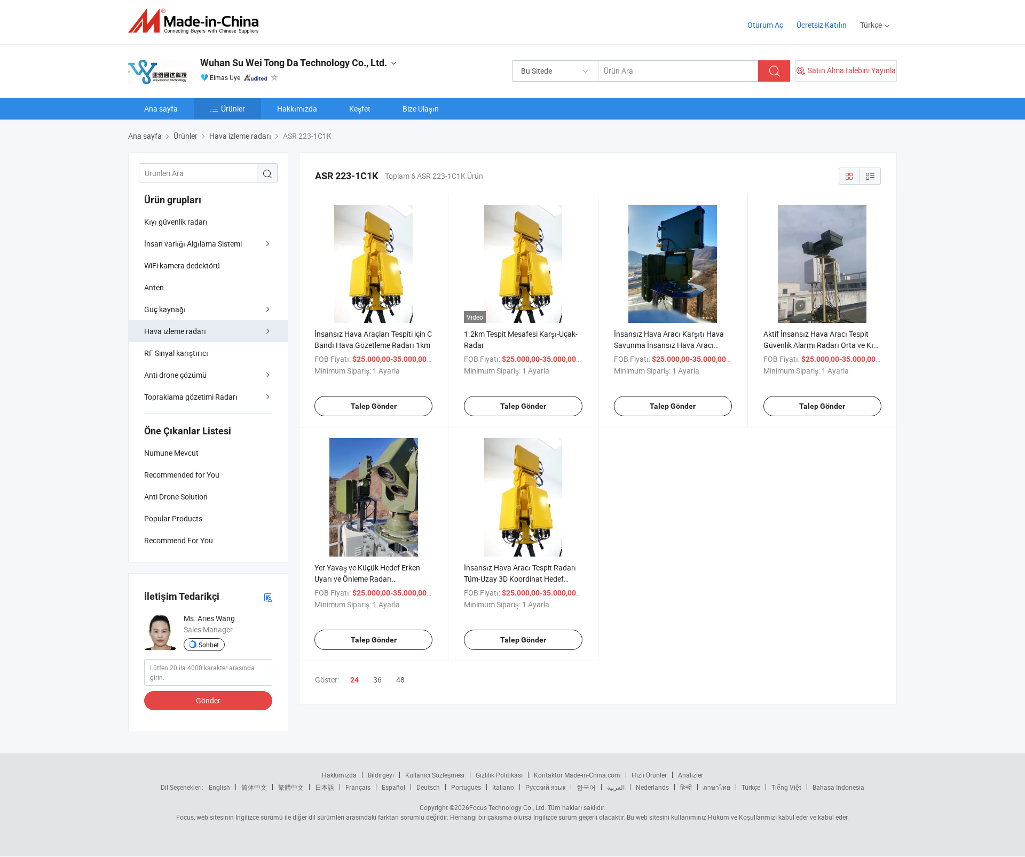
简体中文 (254, 787)
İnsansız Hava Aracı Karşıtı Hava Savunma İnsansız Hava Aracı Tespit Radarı (669, 345)
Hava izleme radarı (175, 331)
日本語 (324, 787)
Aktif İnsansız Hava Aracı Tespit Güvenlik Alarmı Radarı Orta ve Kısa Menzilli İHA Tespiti (822, 345)
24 (354, 680)
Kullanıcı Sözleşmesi (434, 775)
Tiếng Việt (786, 787)
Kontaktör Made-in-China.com (577, 775)
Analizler (690, 775)
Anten (154, 287)
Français (357, 787)
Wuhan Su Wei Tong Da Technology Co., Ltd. (293, 62)
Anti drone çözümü (175, 375)
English (219, 787)
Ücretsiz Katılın (822, 25)
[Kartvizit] (268, 597)
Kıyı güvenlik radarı (176, 222)
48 (400, 680)
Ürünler (233, 109)
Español (393, 787)
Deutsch (428, 787)
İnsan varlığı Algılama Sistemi (193, 244)
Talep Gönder (374, 406)
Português (466, 787)
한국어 (586, 787)
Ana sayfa (161, 109)
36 (377, 680)
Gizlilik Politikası (499, 775)
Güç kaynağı (165, 309)
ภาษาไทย (716, 787)
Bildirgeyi (381, 775)
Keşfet (359, 109)
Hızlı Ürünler (649, 775)
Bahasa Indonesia (838, 787)
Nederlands (652, 787)
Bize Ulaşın (421, 109)
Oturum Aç (765, 25)
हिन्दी (686, 787)
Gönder (208, 700)
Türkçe (751, 787)
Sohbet (209, 644)
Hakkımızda (297, 109)
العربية (616, 787)
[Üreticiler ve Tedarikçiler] (196, 21)
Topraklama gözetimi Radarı (191, 397)
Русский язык (545, 787)
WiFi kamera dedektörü (182, 265)
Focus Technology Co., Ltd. (507, 807)
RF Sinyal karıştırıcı (176, 353)
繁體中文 (291, 787)
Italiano (503, 787)
